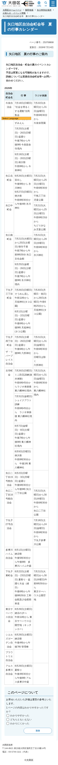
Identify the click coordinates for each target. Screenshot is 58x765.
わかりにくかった (19, 723)
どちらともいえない (21, 719)
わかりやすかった (19, 715)
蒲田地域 (29, 10)
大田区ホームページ (12, 10)
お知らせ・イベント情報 (14, 13)
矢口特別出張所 (44, 10)
